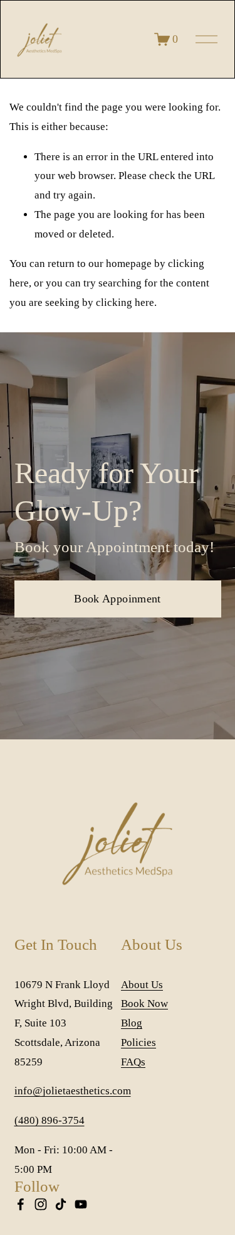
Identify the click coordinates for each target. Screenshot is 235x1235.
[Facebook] (20, 1204)
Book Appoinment (117, 598)
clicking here (125, 302)
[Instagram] (40, 1204)
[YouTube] (81, 1204)
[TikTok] (61, 1204)
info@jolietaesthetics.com (72, 1091)
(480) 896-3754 (49, 1120)
